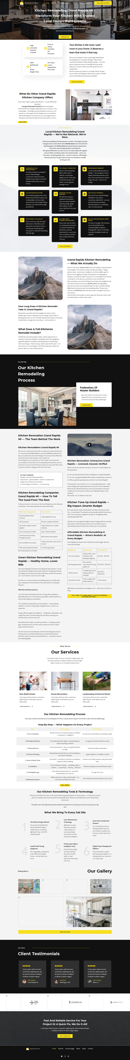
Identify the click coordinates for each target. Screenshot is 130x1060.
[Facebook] (61, 1056)
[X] (65, 1056)
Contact (87, 3)
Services (60, 1049)
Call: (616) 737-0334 (103, 3)
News (81, 3)
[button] (89, 445)
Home (47, 3)
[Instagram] (68, 1056)
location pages (69, 1049)
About (75, 3)
